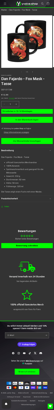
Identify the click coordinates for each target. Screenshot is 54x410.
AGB (51, 393)
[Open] (6, 403)
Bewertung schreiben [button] (27, 245)
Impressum (27, 397)
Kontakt (32, 401)
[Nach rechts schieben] (32, 72)
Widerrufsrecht (23, 393)
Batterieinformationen (41, 397)
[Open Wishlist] (50, 406)
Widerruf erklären (27, 372)
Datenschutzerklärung (39, 393)
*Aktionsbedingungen (28, 404)
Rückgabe (41, 401)
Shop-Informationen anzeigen (16, 132)
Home (4, 10)
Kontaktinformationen (19, 401)
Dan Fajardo (6, 75)
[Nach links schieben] (21, 72)
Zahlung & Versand (13, 397)
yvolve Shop (11, 393)
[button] (5, 3)
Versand (11, 98)
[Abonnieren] (46, 335)
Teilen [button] (6, 206)
